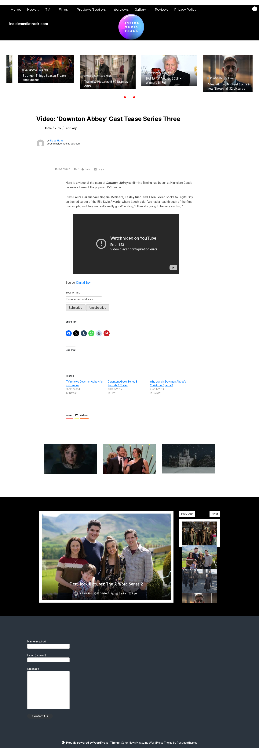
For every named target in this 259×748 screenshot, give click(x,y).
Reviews (161, 9)
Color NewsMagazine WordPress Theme (146, 742)
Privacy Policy (185, 9)
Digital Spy (83, 282)
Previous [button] (187, 514)
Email (36, 655)
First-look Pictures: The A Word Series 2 (106, 584)
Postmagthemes (187, 742)
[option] (37, 69)
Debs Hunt (56, 140)
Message (33, 668)
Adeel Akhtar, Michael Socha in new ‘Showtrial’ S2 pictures (220, 86)
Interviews (120, 9)
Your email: (73, 292)
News (31, 9)
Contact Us (40, 716)
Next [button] (214, 514)
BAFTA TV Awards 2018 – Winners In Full (155, 80)
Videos (84, 415)
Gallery (140, 9)
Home (16, 9)
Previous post (63, 485)
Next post (199, 485)
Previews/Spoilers (91, 9)
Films (63, 9)
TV (47, 9)
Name (36, 641)
